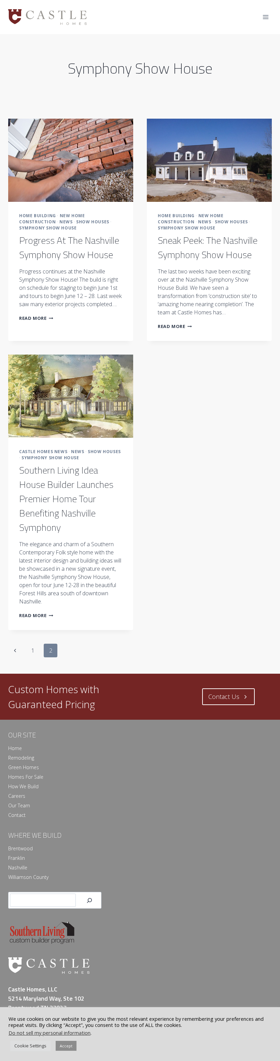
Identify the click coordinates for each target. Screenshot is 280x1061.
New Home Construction (52, 219)
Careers (16, 796)
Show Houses (92, 222)
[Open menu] (265, 17)
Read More (36, 318)
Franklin (16, 858)
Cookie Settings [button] (30, 1046)
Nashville (17, 867)
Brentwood (20, 848)
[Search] (89, 900)
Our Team (19, 805)
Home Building (37, 216)
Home (15, 748)
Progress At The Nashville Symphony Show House (69, 247)
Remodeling (21, 757)
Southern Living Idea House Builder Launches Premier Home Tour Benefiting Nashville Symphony (66, 499)
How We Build (23, 786)
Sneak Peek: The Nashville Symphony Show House (207, 247)
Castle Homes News (43, 451)
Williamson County (28, 877)
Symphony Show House (47, 228)
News (65, 222)
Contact (17, 815)
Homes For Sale (25, 777)
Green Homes (23, 767)
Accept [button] (66, 1045)
